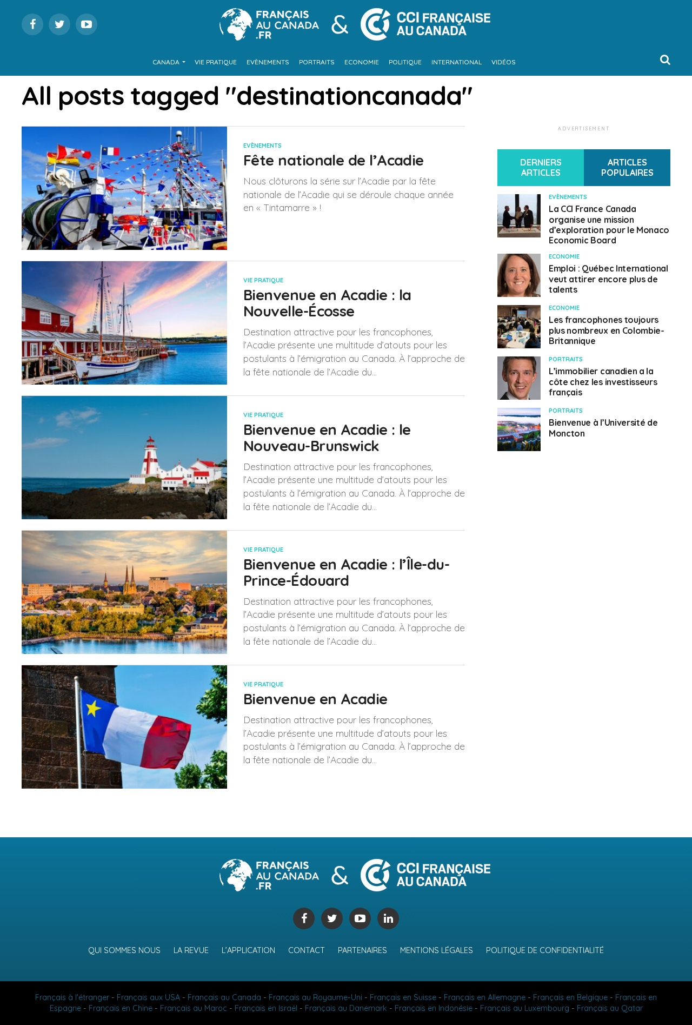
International (456, 62)
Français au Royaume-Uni (315, 997)
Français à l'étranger (72, 997)
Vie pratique (216, 62)
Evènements (268, 62)
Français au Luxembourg (524, 1008)
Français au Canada (224, 997)
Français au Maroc (193, 1008)
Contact (306, 950)
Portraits (317, 62)
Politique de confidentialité (545, 950)
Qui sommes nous (124, 950)
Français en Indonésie (434, 1008)
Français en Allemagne (484, 997)
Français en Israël (266, 1008)
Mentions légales (436, 950)
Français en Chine (120, 1008)
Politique (405, 62)
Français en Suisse (403, 997)
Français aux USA (148, 997)
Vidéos (503, 62)
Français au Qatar (610, 1008)
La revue (191, 950)
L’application (248, 950)
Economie (361, 62)
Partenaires (362, 950)
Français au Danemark (346, 1008)
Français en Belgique (570, 997)
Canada (165, 62)
